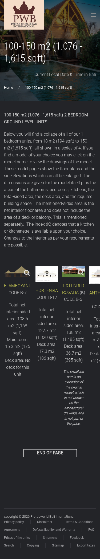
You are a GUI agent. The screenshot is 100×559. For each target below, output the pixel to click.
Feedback (77, 538)
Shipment (50, 538)
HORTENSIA (46, 290)
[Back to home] (24, 15)
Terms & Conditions (79, 522)
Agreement (12, 530)
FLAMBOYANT (17, 285)
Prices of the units (17, 538)
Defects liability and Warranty (54, 530)
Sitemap (58, 545)
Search (9, 545)
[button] (93, 15)
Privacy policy (14, 522)
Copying (33, 545)
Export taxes (86, 545)
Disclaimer (44, 522)
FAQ (91, 530)
